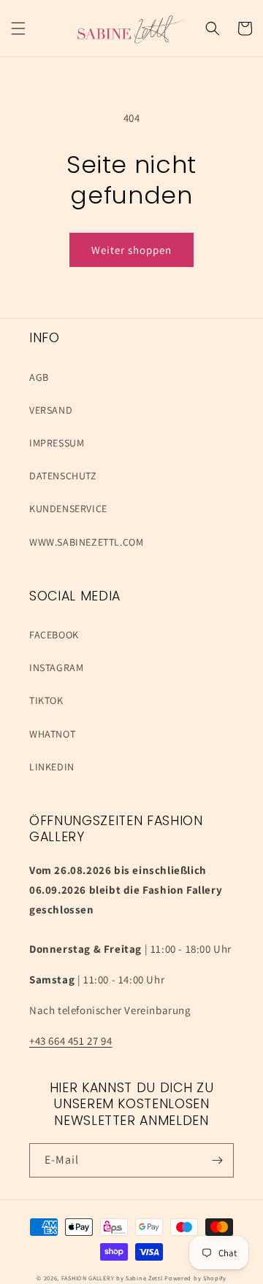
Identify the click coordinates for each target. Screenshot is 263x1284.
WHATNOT (52, 733)
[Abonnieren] (217, 1160)
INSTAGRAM (56, 667)
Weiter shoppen (131, 250)
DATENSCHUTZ (63, 475)
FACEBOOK (54, 634)
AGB (39, 377)
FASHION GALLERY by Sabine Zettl (112, 1278)
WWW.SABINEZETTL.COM (86, 542)
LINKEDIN (52, 766)
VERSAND (50, 410)
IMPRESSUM (56, 442)
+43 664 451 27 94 (70, 1041)
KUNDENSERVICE (68, 508)
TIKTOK (46, 700)
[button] (18, 28)
